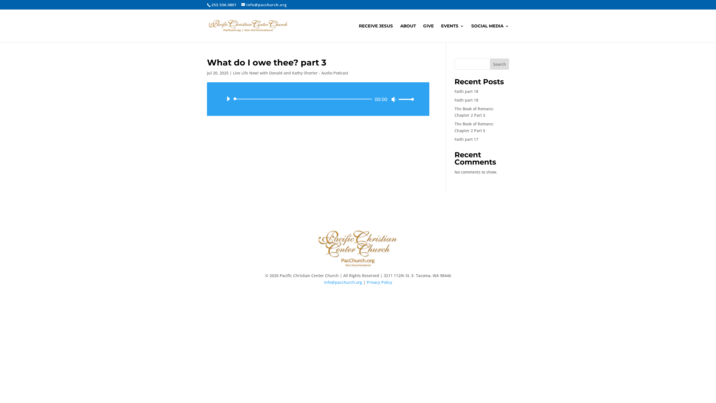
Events (449, 26)
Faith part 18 (466, 91)
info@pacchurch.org (343, 282)
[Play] (228, 98)
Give (428, 26)
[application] (318, 99)
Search (499, 64)
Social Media (487, 26)
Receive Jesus (376, 26)
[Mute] (393, 99)
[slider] (405, 99)
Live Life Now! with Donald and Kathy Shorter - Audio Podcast (290, 73)
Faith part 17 (466, 139)
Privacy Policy (379, 282)
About (408, 26)
